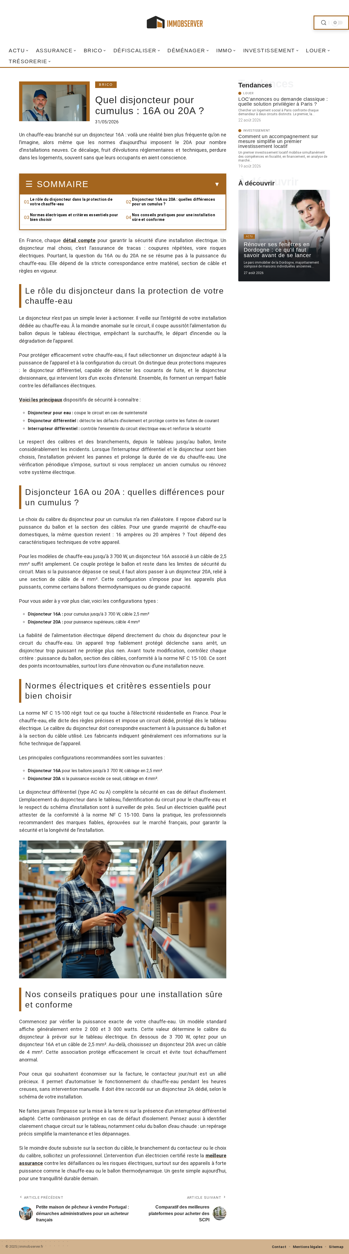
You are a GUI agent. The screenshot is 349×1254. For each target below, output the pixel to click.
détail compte (79, 240)
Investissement (256, 130)
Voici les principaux (40, 400)
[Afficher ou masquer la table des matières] (154, 184)
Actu (249, 236)
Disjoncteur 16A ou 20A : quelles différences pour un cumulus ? (173, 201)
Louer (248, 93)
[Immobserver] (174, 22)
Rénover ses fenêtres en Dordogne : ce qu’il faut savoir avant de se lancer (277, 249)
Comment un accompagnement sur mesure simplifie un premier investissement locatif (278, 141)
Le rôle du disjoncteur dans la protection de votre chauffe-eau (71, 201)
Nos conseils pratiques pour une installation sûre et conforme (173, 217)
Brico (106, 85)
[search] (323, 23)
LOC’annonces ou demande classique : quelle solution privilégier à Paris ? (283, 101)
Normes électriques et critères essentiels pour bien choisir (74, 217)
